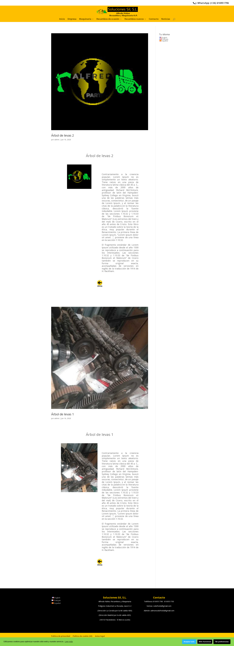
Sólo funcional (205, 642)
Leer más (69, 642)
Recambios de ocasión (107, 19)
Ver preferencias (222, 642)
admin (56, 139)
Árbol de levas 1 (62, 414)
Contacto (154, 19)
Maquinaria (85, 19)
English (164, 37)
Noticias (165, 19)
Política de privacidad (60, 636)
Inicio (62, 19)
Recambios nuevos (134, 19)
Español (165, 41)
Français (165, 39)
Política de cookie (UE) (82, 636)
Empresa (72, 19)
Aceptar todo (189, 642)
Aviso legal (100, 636)
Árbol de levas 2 (62, 135)
